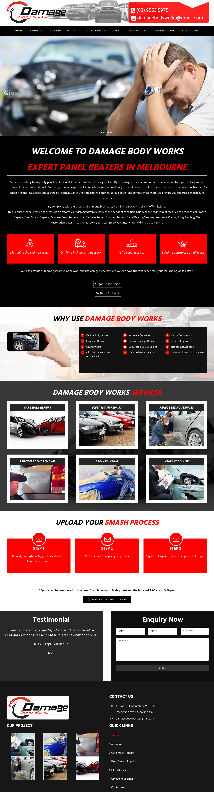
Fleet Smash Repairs (123, 761)
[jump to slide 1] (104, 132)
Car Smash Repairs (122, 752)
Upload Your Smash (123, 778)
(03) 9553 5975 (152, 10)
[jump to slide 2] (108, 132)
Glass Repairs (119, 770)
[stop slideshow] (111, 132)
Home (115, 735)
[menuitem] (21, 31)
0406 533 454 (109, 293)
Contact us (117, 787)
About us (116, 744)
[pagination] (49, 653)
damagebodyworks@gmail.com (170, 18)
